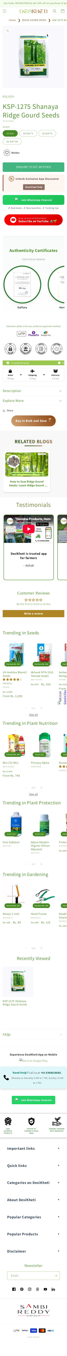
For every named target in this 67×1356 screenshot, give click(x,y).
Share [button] (10, 410)
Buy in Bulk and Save (34, 419)
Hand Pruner (39, 914)
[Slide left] (26, 708)
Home (12, 20)
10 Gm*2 (28, 133)
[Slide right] (41, 708)
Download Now (34, 187)
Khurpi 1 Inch (11, 914)
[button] (4, 11)
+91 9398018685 (51, 1072)
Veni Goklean (11, 842)
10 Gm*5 (47, 133)
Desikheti (36, 1337)
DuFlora (22, 307)
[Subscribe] (56, 1275)
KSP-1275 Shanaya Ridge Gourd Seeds (15, 1002)
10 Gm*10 (12, 141)
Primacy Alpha (40, 762)
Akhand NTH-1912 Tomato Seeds (42, 674)
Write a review (33, 613)
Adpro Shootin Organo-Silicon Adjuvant (40, 845)
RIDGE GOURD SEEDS (34, 20)
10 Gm (10, 133)
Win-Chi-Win (10, 762)
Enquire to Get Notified (33, 167)
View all (33, 714)
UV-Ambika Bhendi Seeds (15, 674)
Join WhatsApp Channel (36, 200)
